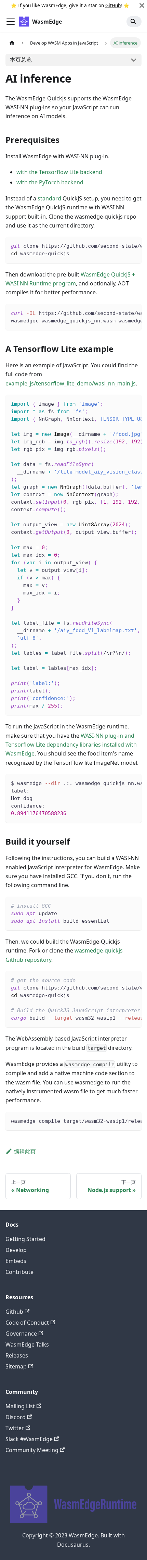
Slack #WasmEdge (29, 1439)
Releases (16, 1355)
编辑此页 (25, 1151)
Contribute (19, 1272)
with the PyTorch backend (49, 182)
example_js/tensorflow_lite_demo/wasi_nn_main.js (70, 383)
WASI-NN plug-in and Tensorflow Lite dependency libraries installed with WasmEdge (71, 745)
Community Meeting (31, 1450)
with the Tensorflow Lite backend (59, 172)
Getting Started (25, 1239)
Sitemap (16, 1366)
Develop (16, 1250)
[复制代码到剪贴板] (133, 245)
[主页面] (11, 42)
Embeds (15, 1261)
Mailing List (20, 1406)
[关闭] (142, 5)
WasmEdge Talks (27, 1344)
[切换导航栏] (10, 21)
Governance (21, 1333)
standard (49, 198)
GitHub (113, 5)
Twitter (14, 1428)
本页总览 (21, 59)
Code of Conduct (27, 1322)
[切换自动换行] (120, 245)
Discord (15, 1417)
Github (14, 1311)
